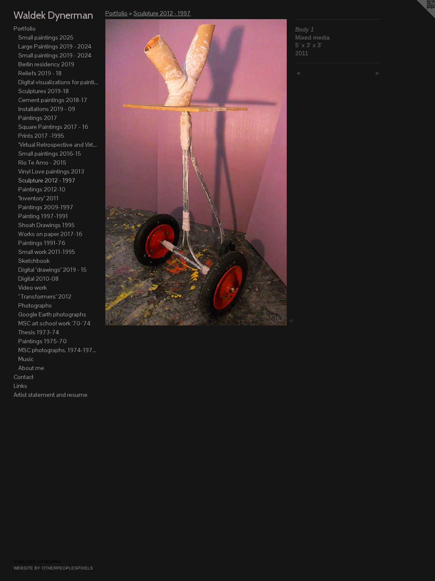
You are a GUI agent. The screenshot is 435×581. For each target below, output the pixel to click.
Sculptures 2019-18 (43, 91)
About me (31, 368)
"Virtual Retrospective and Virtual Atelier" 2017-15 (58, 144)
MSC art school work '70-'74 (54, 323)
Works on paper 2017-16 (50, 234)
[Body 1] (196, 172)
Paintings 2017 (37, 118)
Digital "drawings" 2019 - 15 (52, 269)
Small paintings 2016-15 (49, 153)
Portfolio (25, 28)
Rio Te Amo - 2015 (42, 162)
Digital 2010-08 (38, 278)
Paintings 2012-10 (41, 189)
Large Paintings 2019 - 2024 (54, 46)
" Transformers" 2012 (44, 296)
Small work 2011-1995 (46, 252)
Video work (32, 287)
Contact (24, 377)
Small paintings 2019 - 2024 (54, 55)
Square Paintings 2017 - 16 (53, 127)
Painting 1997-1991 (43, 216)
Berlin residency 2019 (46, 64)
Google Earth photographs (52, 314)
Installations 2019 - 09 (46, 109)
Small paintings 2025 (45, 37)
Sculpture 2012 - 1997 (47, 180)
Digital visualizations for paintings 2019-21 (58, 82)
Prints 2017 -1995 (41, 136)
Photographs (35, 305)
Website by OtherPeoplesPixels (53, 568)
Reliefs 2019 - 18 (40, 73)
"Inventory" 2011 (38, 198)
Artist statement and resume (51, 395)
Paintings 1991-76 (41, 243)
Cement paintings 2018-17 (53, 100)
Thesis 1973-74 (38, 332)
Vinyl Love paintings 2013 (51, 171)
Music (26, 359)
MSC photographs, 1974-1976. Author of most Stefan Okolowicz (58, 350)
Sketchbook (34, 261)
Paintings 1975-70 (42, 341)
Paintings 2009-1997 (45, 207)
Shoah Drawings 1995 (46, 225)
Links (20, 386)
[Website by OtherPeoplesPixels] (418, 17)
